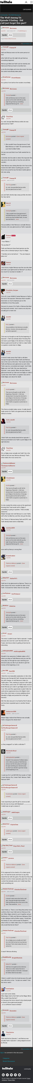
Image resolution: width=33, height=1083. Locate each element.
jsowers (11, 858)
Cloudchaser (10, 478)
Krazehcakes (10, 556)
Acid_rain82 (10, 420)
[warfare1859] (3, 529)
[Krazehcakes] (3, 557)
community (27, 1069)
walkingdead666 (19, 651)
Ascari (10, 634)
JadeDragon (15, 812)
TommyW (12, 47)
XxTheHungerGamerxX (9, 728)
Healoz (8, 262)
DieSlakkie (10, 989)
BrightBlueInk (17, 958)
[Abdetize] (4, 605)
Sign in (2, 1052)
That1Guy (9, 116)
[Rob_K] (3, 204)
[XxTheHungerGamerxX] (9, 725)
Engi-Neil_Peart (19, 846)
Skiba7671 (13, 578)
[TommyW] (4, 47)
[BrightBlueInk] (6, 957)
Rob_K (8, 203)
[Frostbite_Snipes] (3, 291)
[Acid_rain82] (3, 421)
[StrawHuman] (6, 77)
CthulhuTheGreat (20, 889)
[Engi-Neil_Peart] (7, 845)
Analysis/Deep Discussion (10, 38)
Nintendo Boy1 (11, 751)
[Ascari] (4, 633)
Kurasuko (13, 1011)
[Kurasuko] (5, 1010)
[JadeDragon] (5, 812)
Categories (27, 9)
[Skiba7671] (5, 578)
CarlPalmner (15, 594)
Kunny (8, 235)
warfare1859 (10, 528)
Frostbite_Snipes (12, 290)
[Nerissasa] (5, 27)
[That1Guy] (3, 117)
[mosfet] (3, 318)
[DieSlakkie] (3, 989)
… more (21, 103)
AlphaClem (14, 824)
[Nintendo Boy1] (3, 751)
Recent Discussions (9, 1061)
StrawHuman (16, 78)
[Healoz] (3, 263)
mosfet (8, 317)
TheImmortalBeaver (8, 466)
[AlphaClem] (5, 824)
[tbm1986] (4, 670)
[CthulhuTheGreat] (7, 889)
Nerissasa (13, 28)
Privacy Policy (11, 1080)
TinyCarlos (10, 1032)
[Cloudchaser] (3, 479)
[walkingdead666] (7, 651)
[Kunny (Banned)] (3, 236)
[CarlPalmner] (6, 593)
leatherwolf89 (11, 711)
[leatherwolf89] (3, 712)
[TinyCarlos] (3, 1033)
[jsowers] (4, 857)
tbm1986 (12, 671)
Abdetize (12, 606)
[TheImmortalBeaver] (8, 463)
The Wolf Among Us (22, 31)
